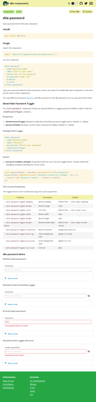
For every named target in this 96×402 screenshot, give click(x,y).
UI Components (37, 380)
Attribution (8, 387)
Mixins (33, 384)
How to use (8, 380)
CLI (31, 394)
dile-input (30, 98)
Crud (32, 387)
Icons (32, 391)
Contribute (8, 384)
